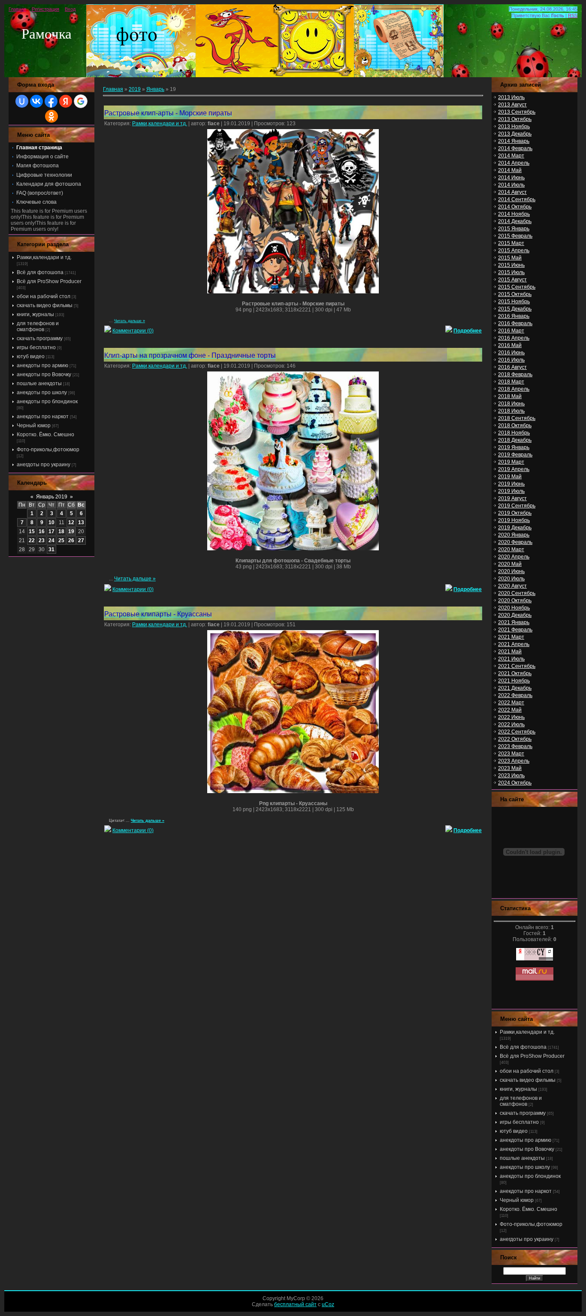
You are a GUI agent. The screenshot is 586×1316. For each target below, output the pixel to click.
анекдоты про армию (42, 365)
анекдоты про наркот (43, 417)
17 (51, 531)
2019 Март (511, 462)
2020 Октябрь (515, 601)
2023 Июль (511, 776)
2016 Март (511, 331)
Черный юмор (34, 426)
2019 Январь (513, 447)
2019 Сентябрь (516, 506)
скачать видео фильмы (44, 305)
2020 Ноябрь (514, 608)
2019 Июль (511, 491)
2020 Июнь (511, 571)
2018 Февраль (515, 374)
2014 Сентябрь (516, 199)
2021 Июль (511, 659)
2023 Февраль (515, 746)
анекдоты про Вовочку (44, 374)
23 (42, 540)
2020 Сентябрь (516, 593)
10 (51, 522)
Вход (70, 9)
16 (42, 531)
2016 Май (510, 345)
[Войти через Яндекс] (65, 101)
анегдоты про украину (43, 465)
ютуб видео (31, 356)
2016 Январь (513, 316)
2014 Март (511, 156)
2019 (135, 89)
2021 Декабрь (515, 688)
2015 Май (510, 258)
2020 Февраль (515, 542)
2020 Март (511, 549)
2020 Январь (513, 535)
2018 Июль (511, 411)
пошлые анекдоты (39, 383)
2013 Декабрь (515, 134)
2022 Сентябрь (516, 732)
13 (81, 522)
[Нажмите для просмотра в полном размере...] (293, 292)
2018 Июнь (511, 404)
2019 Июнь (511, 484)
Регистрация (45, 9)
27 (81, 540)
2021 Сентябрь (516, 666)
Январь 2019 (51, 497)
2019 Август (512, 498)
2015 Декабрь (515, 309)
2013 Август (512, 105)
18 (61, 531)
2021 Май (510, 652)
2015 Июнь (511, 265)
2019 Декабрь (515, 528)
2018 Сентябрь (516, 418)
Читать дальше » (129, 321)
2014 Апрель (513, 163)
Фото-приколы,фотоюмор (48, 450)
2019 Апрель (513, 469)
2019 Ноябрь (514, 520)
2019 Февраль (515, 455)
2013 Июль (511, 97)
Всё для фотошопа (40, 272)
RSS (572, 15)
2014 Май (510, 170)
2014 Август (512, 192)
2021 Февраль (515, 630)
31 (51, 549)
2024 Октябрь (515, 783)
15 (32, 531)
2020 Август (512, 586)
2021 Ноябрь (514, 681)
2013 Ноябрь (514, 127)
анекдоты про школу (42, 392)
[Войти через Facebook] (51, 101)
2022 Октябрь (515, 739)
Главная (17, 9)
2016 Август (512, 367)
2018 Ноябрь (514, 433)
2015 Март (511, 243)
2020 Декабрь (515, 615)
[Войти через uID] (21, 101)
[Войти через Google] (81, 101)
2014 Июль (511, 185)
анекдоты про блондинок (47, 401)
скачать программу (40, 338)
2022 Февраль (515, 695)
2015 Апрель (513, 251)
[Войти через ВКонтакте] (36, 101)
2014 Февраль (515, 148)
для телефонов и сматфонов (38, 326)
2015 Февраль (515, 236)
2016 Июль (511, 360)
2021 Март (511, 637)
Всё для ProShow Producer (49, 281)
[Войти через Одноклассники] (51, 116)
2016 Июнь (511, 353)
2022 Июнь (511, 717)
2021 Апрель (513, 644)
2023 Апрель (513, 761)
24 (51, 540)
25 (61, 540)
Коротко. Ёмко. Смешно (45, 435)
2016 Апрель (513, 338)
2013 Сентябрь (516, 112)
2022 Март (511, 703)
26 (71, 540)
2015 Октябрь (515, 294)
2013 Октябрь (515, 119)
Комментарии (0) (133, 331)
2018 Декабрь (515, 440)
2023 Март (511, 754)
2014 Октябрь (515, 207)
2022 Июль (511, 724)
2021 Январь (513, 622)
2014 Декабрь (515, 221)
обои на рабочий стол (43, 296)
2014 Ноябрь (514, 214)
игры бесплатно (36, 347)
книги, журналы (35, 314)
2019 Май (510, 477)
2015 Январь (513, 229)
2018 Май (510, 396)
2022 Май (510, 710)
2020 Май (510, 564)
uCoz (328, 1304)
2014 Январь (513, 141)
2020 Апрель (513, 557)
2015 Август (512, 280)
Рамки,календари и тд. (44, 257)
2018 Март (511, 382)
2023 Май (510, 768)
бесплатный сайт (295, 1304)
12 (71, 522)
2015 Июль (511, 272)
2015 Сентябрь (516, 287)
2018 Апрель (513, 389)
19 (71, 531)
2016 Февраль (515, 323)
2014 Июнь (511, 178)
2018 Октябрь (515, 426)
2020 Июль (511, 579)
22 (32, 540)
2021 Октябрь (515, 673)
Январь (155, 89)
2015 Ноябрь (514, 302)
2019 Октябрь (515, 513)
